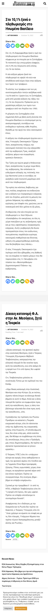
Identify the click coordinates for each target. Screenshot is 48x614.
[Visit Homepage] (24, 3)
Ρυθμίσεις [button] (8, 608)
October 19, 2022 (27, 35)
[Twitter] (13, 46)
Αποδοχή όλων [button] (21, 608)
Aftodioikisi (13, 35)
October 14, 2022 (27, 329)
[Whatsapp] (17, 46)
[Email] (22, 46)
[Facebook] (8, 46)
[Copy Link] (27, 46)
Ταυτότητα (6, 586)
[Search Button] (44, 3)
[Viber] (32, 46)
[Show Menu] (3, 3)
